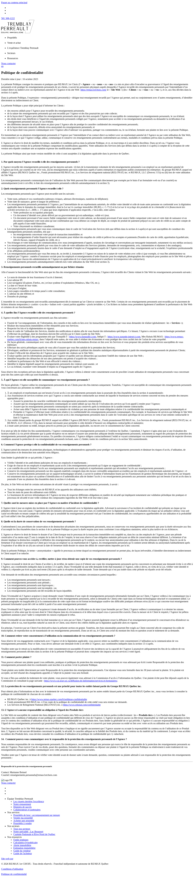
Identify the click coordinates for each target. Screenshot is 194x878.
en (2, 66)
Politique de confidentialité (14, 874)
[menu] (100, 37)
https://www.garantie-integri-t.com (124, 336)
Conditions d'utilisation (12, 869)
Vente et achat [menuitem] (14, 42)
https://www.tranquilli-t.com (82, 336)
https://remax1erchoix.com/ (93, 89)
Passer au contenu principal (14, 2)
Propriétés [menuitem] (12, 37)
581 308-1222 (8, 18)
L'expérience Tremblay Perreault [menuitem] (22, 48)
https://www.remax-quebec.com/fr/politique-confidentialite (59, 699)
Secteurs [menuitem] (11, 53)
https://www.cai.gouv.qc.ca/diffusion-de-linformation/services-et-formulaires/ (80, 680)
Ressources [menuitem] (12, 58)
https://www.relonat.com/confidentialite (82, 704)
